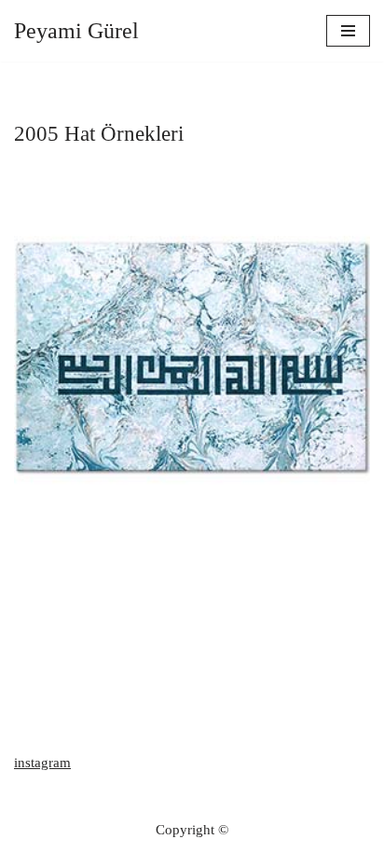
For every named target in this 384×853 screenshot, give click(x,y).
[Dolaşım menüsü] (348, 31)
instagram (42, 762)
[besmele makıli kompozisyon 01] (192, 357)
